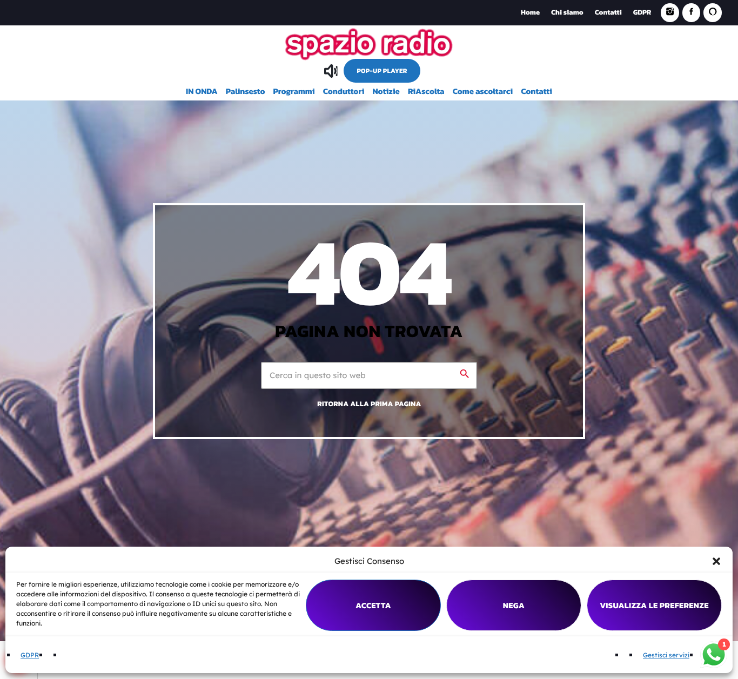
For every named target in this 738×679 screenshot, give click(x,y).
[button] (716, 561)
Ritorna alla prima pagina (369, 404)
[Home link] (368, 42)
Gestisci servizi (666, 655)
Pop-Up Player (382, 71)
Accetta (373, 605)
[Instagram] (670, 12)
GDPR (30, 655)
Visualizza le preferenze (654, 605)
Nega (514, 605)
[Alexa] (712, 12)
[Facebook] (691, 12)
